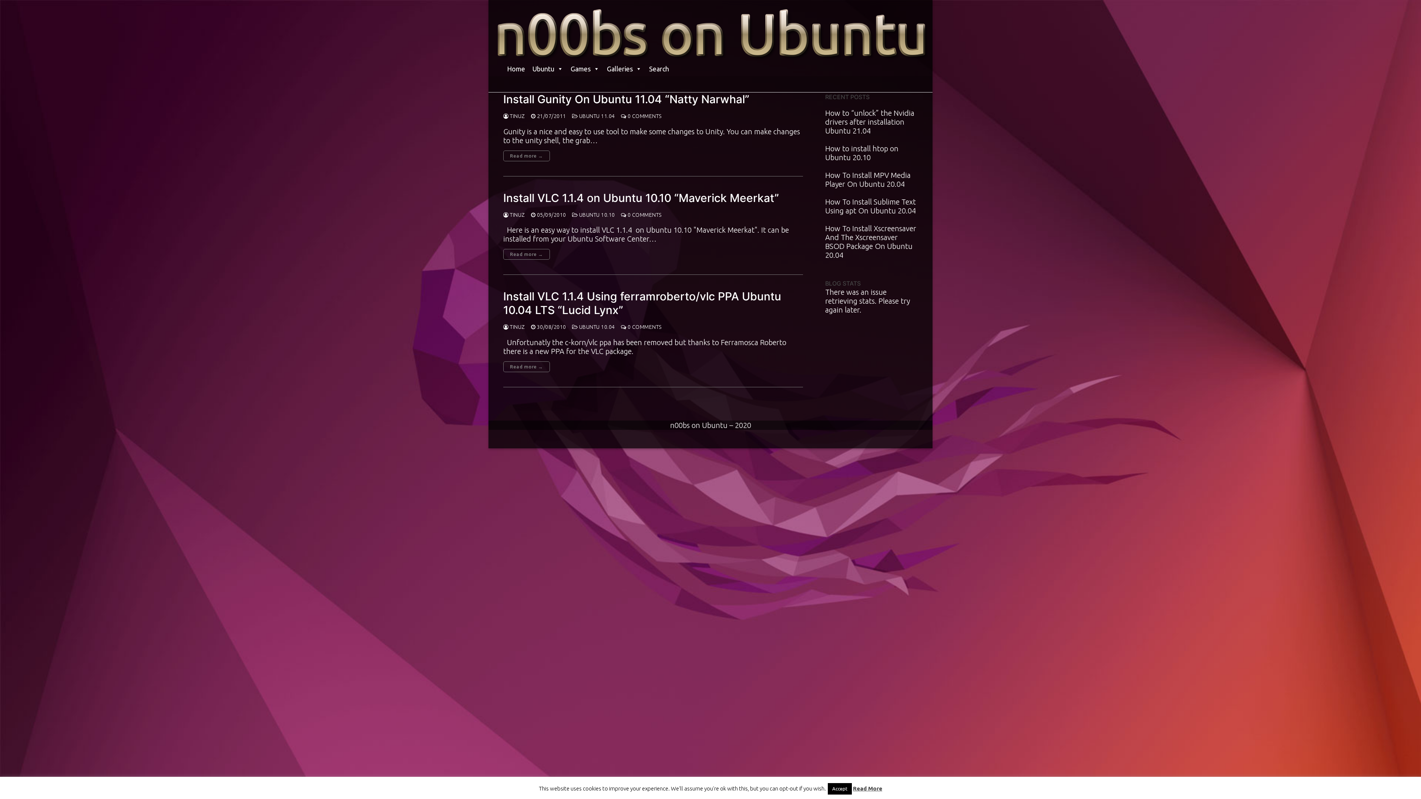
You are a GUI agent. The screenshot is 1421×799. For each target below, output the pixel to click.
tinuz (517, 116)
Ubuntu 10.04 (596, 327)
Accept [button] (839, 788)
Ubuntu (543, 69)
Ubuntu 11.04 (596, 116)
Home (516, 69)
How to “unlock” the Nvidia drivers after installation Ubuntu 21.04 (869, 122)
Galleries (620, 69)
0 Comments (644, 116)
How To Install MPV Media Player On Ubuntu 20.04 (868, 179)
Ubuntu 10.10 (596, 215)
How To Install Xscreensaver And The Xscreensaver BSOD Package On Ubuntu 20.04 (870, 241)
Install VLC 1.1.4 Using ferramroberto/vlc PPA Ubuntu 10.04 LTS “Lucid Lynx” (642, 303)
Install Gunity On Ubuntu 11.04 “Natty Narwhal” (626, 99)
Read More (867, 788)
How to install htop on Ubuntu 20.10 (861, 153)
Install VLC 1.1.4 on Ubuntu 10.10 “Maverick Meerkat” (641, 198)
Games (581, 69)
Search (659, 69)
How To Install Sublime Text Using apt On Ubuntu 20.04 (870, 206)
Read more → (526, 155)
